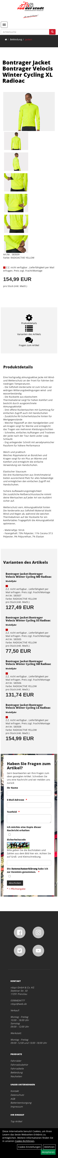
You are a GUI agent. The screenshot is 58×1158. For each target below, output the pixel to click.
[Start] (6, 39)
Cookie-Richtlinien (24, 1141)
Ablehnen (49, 1146)
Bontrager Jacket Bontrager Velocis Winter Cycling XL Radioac (27, 71)
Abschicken (15, 883)
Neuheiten (16, 1076)
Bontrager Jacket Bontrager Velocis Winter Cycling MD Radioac (29, 575)
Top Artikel (16, 1121)
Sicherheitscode (16, 839)
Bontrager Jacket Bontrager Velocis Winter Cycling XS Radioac (28, 619)
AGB (12, 1098)
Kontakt (14, 1091)
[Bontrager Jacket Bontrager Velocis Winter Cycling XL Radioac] (29, 111)
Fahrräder (15, 1060)
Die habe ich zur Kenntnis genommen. (27, 870)
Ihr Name (12, 787)
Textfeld (12, 811)
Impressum (16, 1106)
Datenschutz (17, 1094)
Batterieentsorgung (20, 1102)
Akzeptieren (48, 1152)
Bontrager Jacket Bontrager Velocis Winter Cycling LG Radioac (28, 706)
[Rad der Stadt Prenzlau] (30, 10)
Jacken (28, 39)
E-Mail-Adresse (15, 799)
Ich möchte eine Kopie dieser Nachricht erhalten (24, 829)
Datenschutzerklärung (24, 868)
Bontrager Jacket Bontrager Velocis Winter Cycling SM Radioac (28, 662)
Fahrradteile (17, 1068)
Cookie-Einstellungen (29, 1146)
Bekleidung (16, 39)
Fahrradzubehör (19, 1064)
